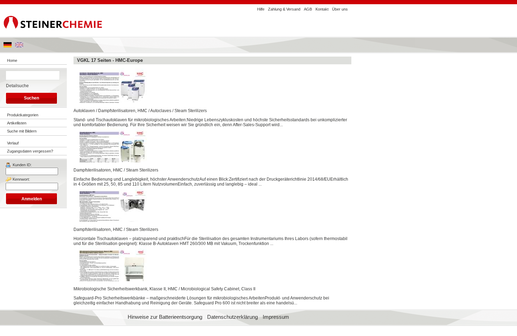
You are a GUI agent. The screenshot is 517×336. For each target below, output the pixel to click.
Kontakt (321, 9)
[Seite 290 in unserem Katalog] (111, 161)
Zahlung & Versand (284, 9)
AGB (308, 9)
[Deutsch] (8, 46)
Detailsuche (17, 85)
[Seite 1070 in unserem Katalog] (111, 279)
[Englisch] (19, 46)
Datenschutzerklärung (232, 317)
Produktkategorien (22, 115)
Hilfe (260, 9)
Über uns (340, 9)
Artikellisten (16, 123)
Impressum (276, 317)
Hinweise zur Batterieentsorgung (165, 317)
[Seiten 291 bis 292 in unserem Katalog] (111, 220)
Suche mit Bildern (22, 131)
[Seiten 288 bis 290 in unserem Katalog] (111, 101)
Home (12, 60)
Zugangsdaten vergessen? (30, 151)
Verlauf (13, 143)
